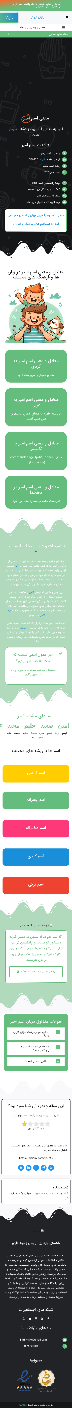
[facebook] (48, 1318)
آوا (16, 566)
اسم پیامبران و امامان (32, 215)
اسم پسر (50, 215)
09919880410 (32, 1346)
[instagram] (36, 1318)
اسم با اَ (60, 215)
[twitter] (42, 1318)
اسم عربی (13, 215)
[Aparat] (23, 1318)
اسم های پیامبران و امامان (29, 223)
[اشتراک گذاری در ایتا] (21, 1168)
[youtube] (30, 1318)
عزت (9, 610)
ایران (42, 159)
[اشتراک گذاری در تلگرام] (44, 1168)
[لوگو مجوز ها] (36, 1370)
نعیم (49, 733)
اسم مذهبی (52, 223)
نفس (42, 615)
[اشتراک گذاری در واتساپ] (51, 1168)
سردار (13, 129)
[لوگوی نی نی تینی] (35, 17)
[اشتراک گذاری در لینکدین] (28, 1168)
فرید (57, 733)
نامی (31, 592)
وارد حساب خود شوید (46, 1193)
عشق (23, 628)
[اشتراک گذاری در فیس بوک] (36, 1168)
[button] (36, 1034)
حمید (40, 737)
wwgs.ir (23, 1405)
